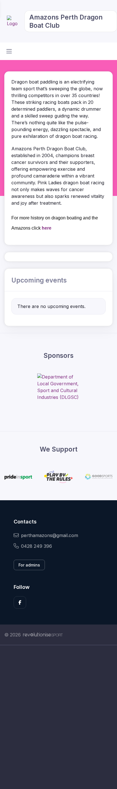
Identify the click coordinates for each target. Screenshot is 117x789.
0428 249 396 (36, 546)
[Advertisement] (58, 717)
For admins (29, 565)
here (46, 228)
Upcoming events (39, 280)
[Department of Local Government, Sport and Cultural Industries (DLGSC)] (58, 387)
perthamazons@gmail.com (49, 535)
